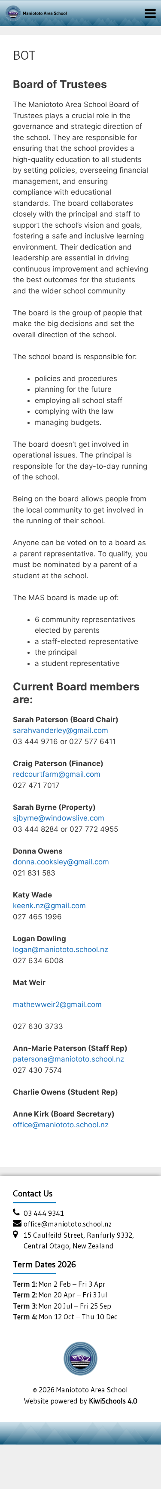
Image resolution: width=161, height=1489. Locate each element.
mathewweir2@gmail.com (57, 1004)
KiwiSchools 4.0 (113, 1400)
